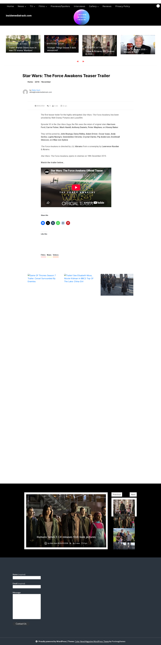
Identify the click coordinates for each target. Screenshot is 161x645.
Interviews (79, 6)
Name (19, 574)
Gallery (93, 6)
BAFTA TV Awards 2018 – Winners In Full (103, 50)
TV (31, 6)
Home (10, 6)
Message (17, 592)
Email (19, 583)
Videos (56, 255)
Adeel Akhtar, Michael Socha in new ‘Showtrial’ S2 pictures (144, 54)
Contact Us (21, 623)
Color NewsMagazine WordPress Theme (92, 641)
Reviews (107, 6)
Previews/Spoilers (60, 6)
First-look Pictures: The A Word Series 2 (66, 537)
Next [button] (133, 494)
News (21, 6)
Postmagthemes (118, 641)
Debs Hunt (36, 90)
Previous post (39, 469)
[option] (29, 44)
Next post (123, 469)
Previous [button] (117, 494)
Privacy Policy (122, 6)
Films (42, 6)
